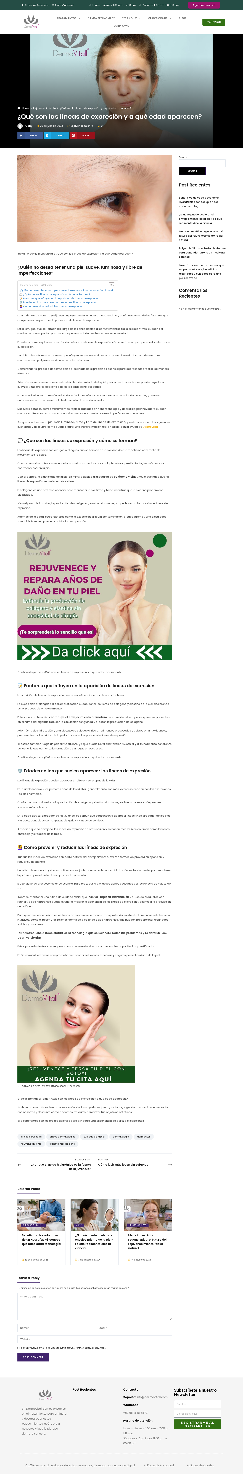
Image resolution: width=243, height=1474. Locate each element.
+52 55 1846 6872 (135, 1413)
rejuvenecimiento (31, 1143)
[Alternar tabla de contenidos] (110, 285)
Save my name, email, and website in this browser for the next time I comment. (63, 1347)
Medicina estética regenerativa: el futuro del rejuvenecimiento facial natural (147, 1241)
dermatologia (121, 1136)
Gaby (28, 126)
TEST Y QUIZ (129, 18)
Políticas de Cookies (200, 1465)
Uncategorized (138, 1225)
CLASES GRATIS (158, 18)
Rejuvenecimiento (82, 126)
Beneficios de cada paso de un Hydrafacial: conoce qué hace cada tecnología (41, 1239)
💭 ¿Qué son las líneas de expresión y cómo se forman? (54, 294)
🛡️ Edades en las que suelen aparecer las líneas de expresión (58, 302)
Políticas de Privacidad (159, 1465)
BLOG (182, 18)
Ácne (79, 1225)
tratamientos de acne (62, 1143)
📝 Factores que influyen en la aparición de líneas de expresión (59, 298)
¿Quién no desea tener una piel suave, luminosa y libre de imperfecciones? (66, 290)
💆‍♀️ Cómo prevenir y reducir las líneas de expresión (51, 306)
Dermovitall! (151, 427)
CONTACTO (121, 26)
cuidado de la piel (94, 1136)
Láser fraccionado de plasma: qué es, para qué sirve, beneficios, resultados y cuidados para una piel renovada (201, 271)
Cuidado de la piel (33, 1225)
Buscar (183, 157)
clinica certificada (31, 1136)
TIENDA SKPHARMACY (101, 18)
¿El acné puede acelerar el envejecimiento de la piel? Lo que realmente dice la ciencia (94, 1241)
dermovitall (143, 1136)
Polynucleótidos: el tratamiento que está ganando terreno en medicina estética (202, 253)
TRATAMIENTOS (66, 18)
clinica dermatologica (62, 1136)
